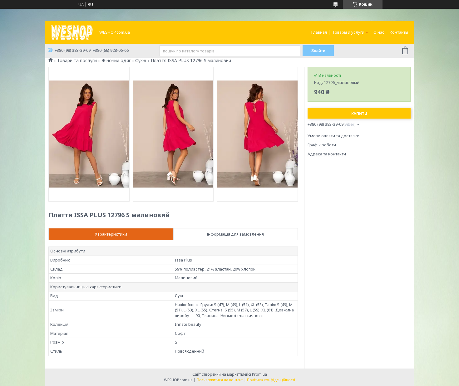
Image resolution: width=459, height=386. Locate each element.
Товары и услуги (348, 32)
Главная (319, 32)
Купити (359, 113)
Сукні (140, 60)
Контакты (399, 32)
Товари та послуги (77, 60)
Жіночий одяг (116, 60)
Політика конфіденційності (271, 380)
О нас (378, 32)
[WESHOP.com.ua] (71, 32)
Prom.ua (259, 374)
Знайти (318, 50)
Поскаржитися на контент (220, 380)
